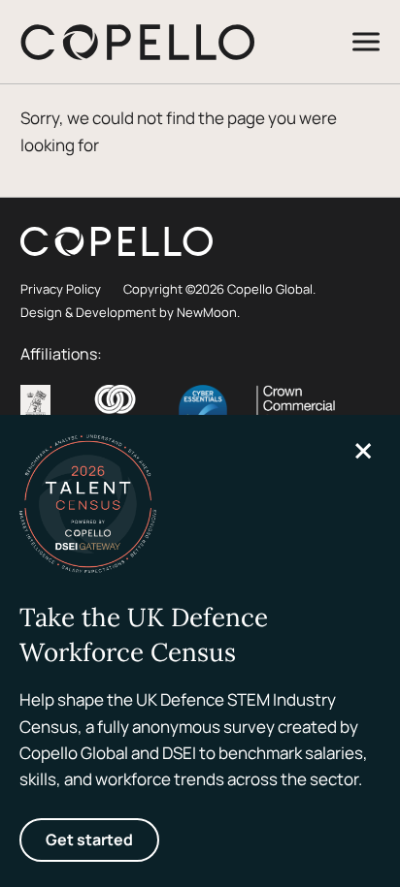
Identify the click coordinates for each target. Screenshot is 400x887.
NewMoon (207, 312)
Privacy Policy (60, 289)
